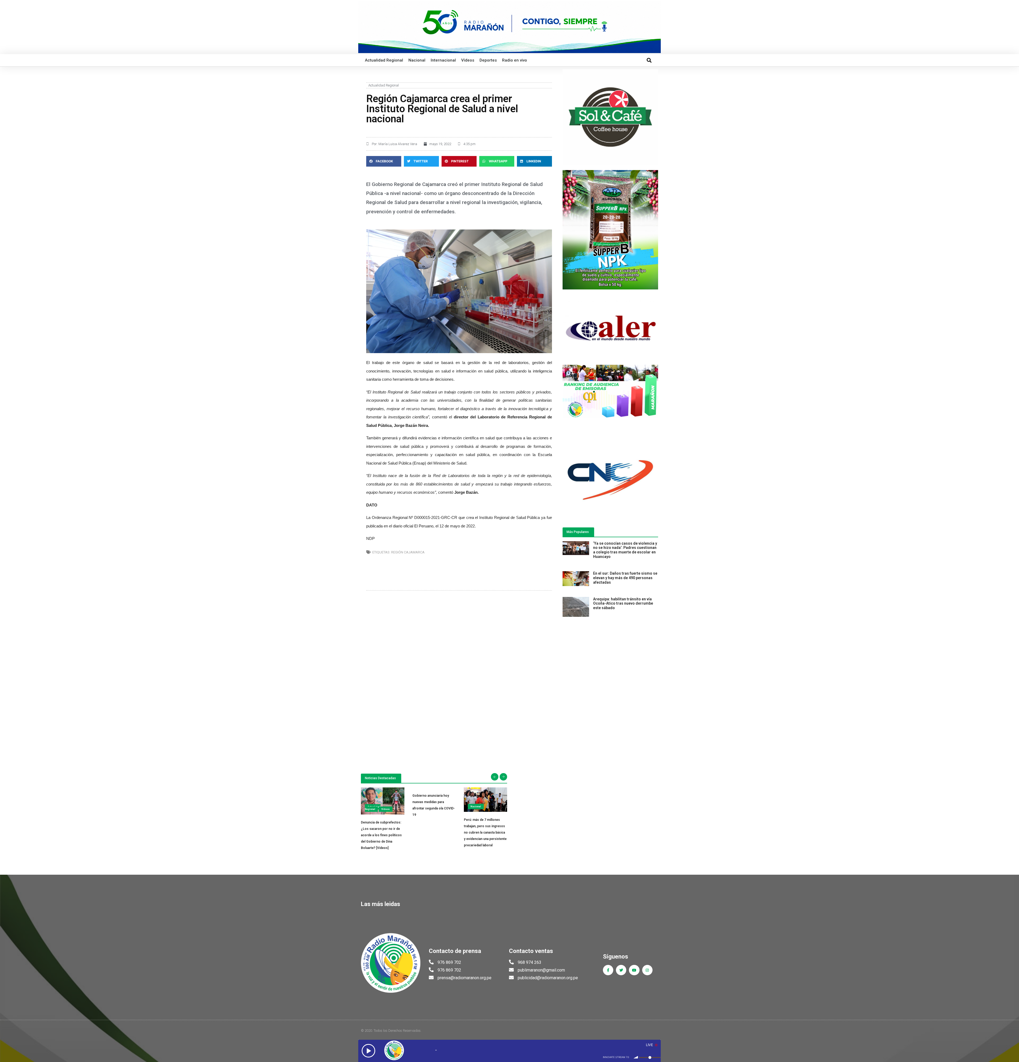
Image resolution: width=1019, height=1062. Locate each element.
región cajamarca (408, 552)
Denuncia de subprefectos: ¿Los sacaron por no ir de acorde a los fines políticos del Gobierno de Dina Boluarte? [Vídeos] (381, 835)
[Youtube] (634, 970)
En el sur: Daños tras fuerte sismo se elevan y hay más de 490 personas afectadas (625, 577)
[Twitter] (621, 970)
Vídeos (467, 60)
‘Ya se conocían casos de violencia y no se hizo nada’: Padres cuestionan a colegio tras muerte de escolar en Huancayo (625, 550)
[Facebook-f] (608, 970)
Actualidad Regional (384, 60)
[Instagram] (647, 970)
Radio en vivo (514, 60)
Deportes (488, 60)
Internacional (443, 60)
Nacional (416, 60)
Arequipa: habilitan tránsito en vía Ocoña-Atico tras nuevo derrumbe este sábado (623, 603)
